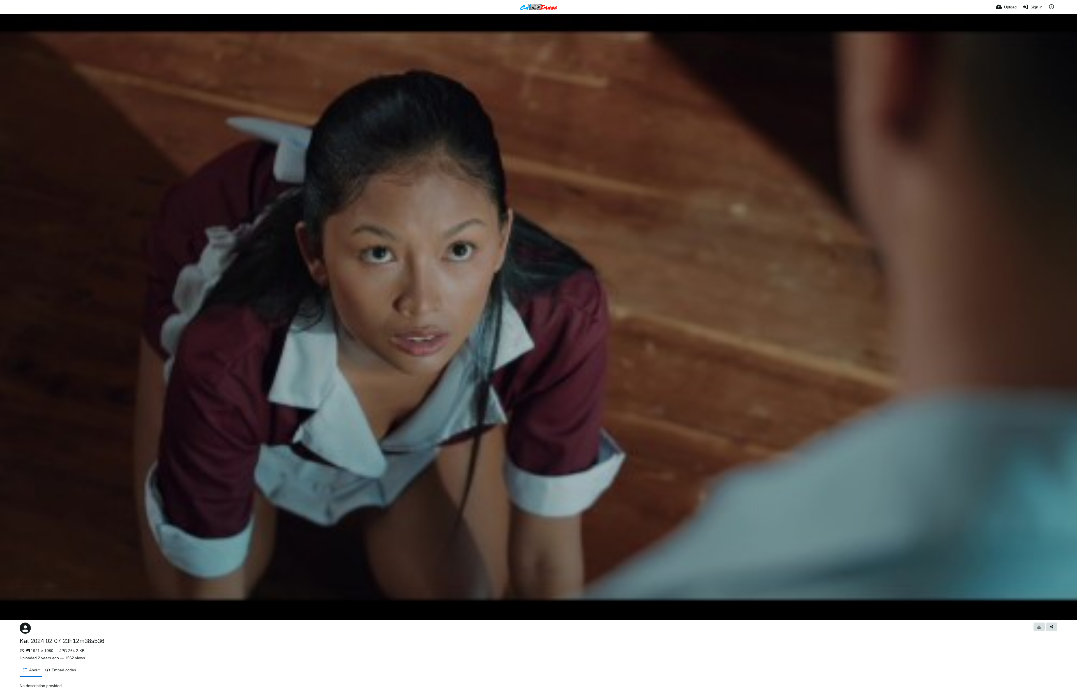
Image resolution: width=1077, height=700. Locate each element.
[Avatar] (25, 628)
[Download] (1039, 627)
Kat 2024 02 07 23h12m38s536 (62, 640)
